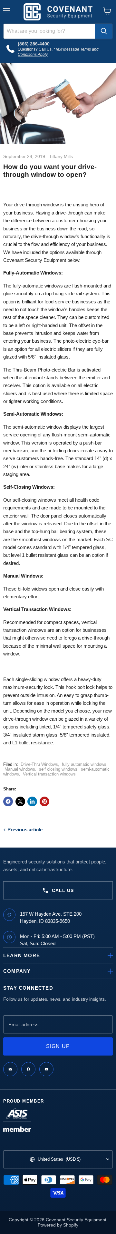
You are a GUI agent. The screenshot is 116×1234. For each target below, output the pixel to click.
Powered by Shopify (58, 1225)
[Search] (103, 31)
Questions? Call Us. (35, 49)
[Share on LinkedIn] (32, 801)
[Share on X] (20, 801)
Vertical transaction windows (49, 774)
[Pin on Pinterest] (44, 801)
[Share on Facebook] (8, 801)
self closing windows (58, 769)
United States (59, 1159)
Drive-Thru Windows (39, 764)
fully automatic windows (84, 764)
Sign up (58, 1046)
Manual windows (20, 769)
